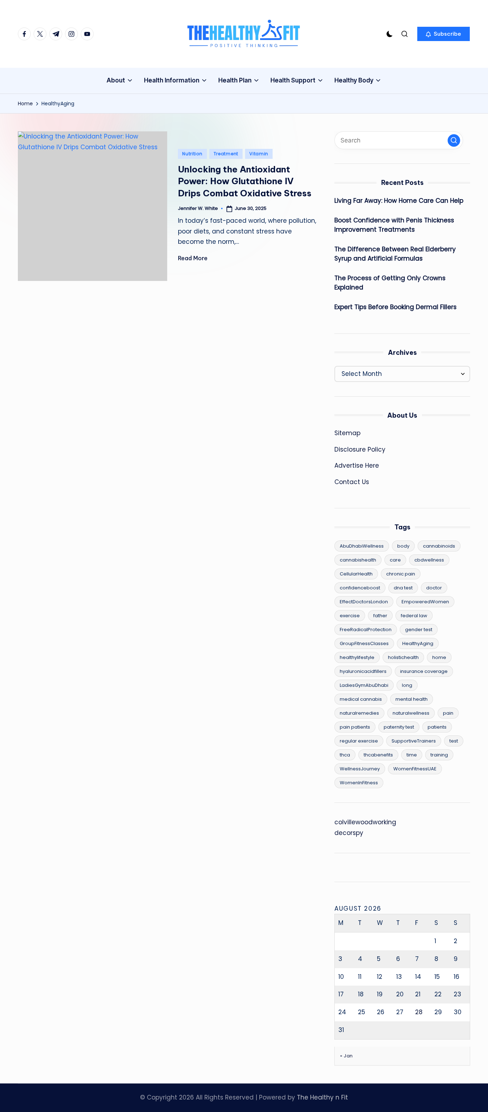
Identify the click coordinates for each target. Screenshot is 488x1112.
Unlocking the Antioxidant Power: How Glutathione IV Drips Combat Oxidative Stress (245, 181)
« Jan (346, 1055)
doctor (434, 587)
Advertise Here (356, 465)
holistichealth (403, 657)
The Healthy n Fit (322, 1097)
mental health (411, 699)
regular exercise (359, 741)
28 (419, 1012)
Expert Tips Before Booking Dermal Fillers (395, 307)
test (453, 741)
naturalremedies (359, 713)
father (380, 615)
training (439, 754)
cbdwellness (429, 560)
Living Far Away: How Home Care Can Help (398, 200)
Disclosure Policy (359, 449)
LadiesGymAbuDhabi (364, 685)
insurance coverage (424, 671)
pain (448, 713)
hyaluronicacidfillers (363, 671)
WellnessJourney (360, 768)
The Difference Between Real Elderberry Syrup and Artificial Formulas (395, 254)
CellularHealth (356, 573)
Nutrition (192, 154)
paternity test (399, 727)
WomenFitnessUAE (415, 768)
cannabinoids (439, 546)
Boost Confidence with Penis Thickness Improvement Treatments (394, 225)
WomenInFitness (359, 782)
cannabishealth (358, 560)
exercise (350, 615)
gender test (418, 629)
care (395, 560)
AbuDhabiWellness (362, 546)
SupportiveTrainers (414, 741)
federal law (414, 615)
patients (437, 727)
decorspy (348, 833)
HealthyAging (417, 643)
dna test (403, 587)
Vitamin (258, 154)
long (407, 685)
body (403, 546)
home (439, 657)
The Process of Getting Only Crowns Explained (389, 283)
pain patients (355, 727)
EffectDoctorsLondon (364, 601)
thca (345, 754)
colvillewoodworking (365, 822)
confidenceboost (360, 587)
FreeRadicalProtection (366, 629)
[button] (443, 33)
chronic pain (400, 573)
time (412, 754)
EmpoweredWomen (425, 601)
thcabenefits (378, 754)
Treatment (226, 154)
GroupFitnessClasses (364, 643)
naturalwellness (411, 713)
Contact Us (351, 482)
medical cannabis (361, 699)
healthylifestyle (357, 657)
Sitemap (347, 433)
